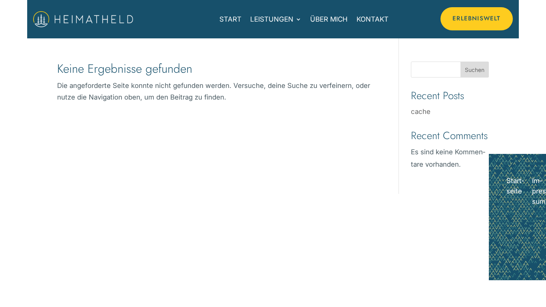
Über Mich (329, 19)
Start (230, 19)
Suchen (474, 69)
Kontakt (373, 19)
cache (420, 112)
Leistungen (271, 19)
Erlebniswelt (476, 18)
